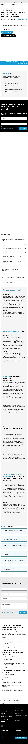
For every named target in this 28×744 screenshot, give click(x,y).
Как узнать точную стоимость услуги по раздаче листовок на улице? (13, 278)
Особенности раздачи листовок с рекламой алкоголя (11, 262)
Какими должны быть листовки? (9, 265)
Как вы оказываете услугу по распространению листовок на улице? (12, 244)
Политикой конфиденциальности (12, 610)
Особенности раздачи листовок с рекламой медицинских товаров (11, 257)
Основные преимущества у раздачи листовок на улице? (13, 240)
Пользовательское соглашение (7, 716)
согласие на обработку (9, 128)
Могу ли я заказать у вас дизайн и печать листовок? (11, 270)
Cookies (2, 722)
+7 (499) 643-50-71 (18, 2)
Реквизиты (3, 721)
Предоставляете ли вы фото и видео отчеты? (12, 274)
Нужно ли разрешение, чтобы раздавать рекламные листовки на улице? (11, 252)
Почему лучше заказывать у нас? (9, 282)
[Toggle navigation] (25, 1)
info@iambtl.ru (18, 734)
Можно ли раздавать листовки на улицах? (11, 248)
